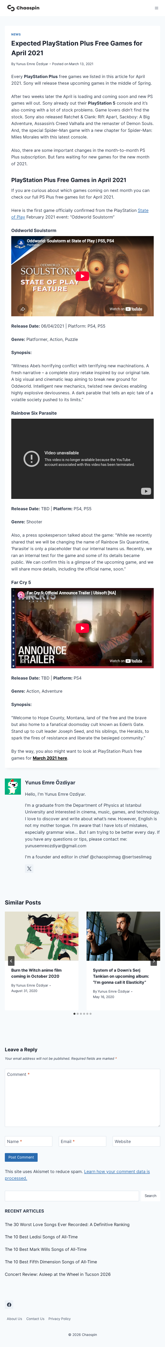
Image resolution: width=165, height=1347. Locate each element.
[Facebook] (9, 1304)
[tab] (74, 1014)
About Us (14, 1319)
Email (68, 1141)
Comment (18, 1074)
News (16, 34)
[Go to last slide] (11, 961)
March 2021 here (50, 758)
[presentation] (41, 936)
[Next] (154, 961)
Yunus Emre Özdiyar (32, 64)
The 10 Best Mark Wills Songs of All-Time (46, 1249)
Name (14, 1141)
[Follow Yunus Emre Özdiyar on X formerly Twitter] (29, 868)
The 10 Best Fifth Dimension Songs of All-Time (51, 1261)
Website (123, 1141)
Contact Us (35, 1319)
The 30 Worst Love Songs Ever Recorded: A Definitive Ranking (67, 1224)
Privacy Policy (59, 1319)
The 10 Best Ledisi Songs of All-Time (41, 1236)
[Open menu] (156, 8)
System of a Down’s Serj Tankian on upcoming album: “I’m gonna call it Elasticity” (121, 976)
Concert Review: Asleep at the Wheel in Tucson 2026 (58, 1274)
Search (151, 1196)
